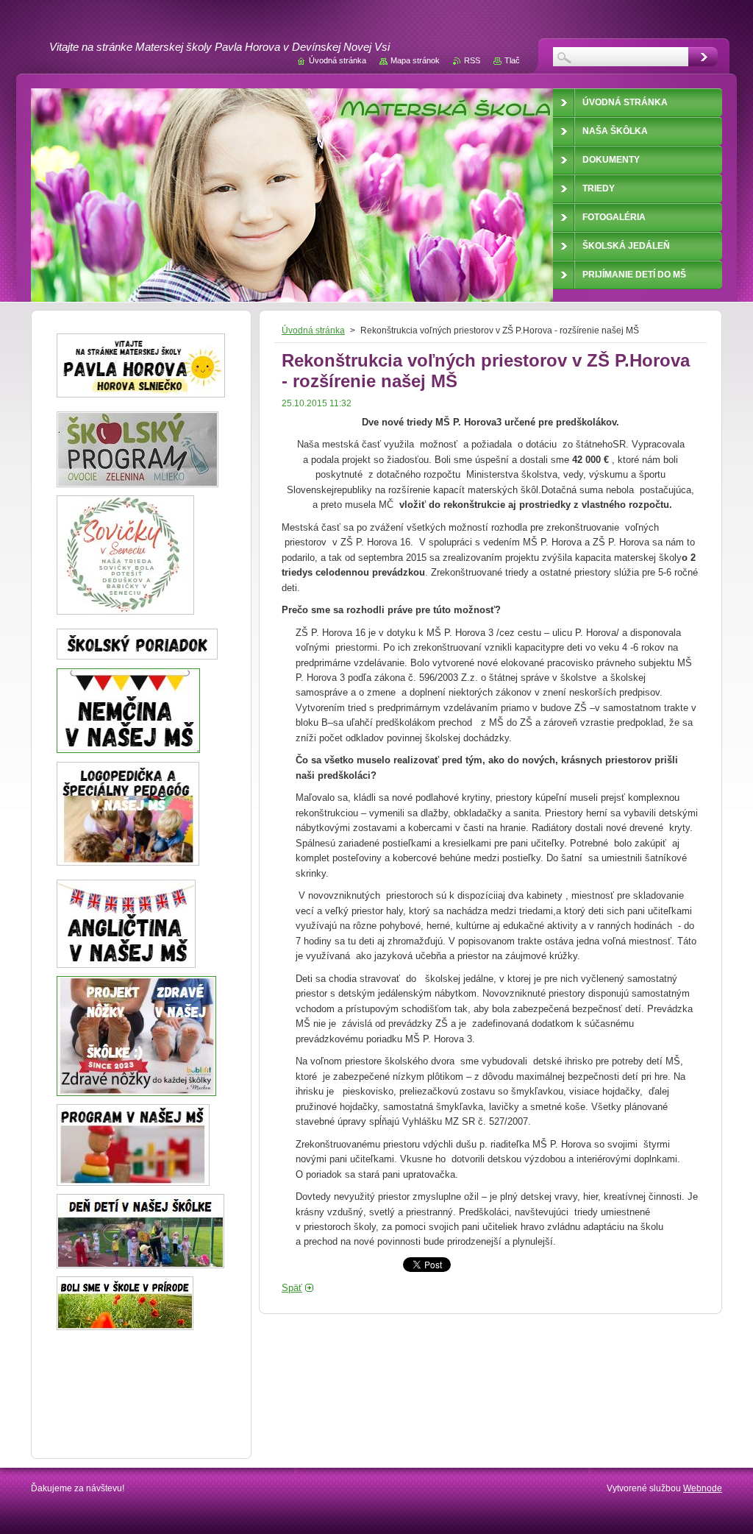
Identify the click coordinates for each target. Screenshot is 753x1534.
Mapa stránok (415, 60)
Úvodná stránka (313, 330)
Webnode (702, 1488)
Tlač (512, 60)
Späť (292, 1287)
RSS (472, 60)
